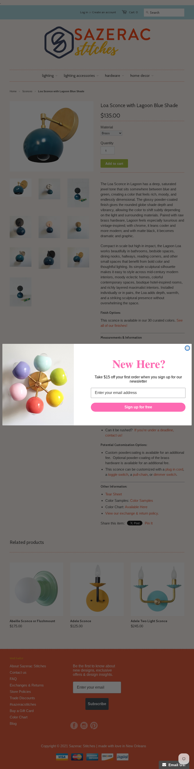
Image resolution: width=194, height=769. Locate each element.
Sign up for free (138, 407)
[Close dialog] (187, 348)
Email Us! (176, 765)
